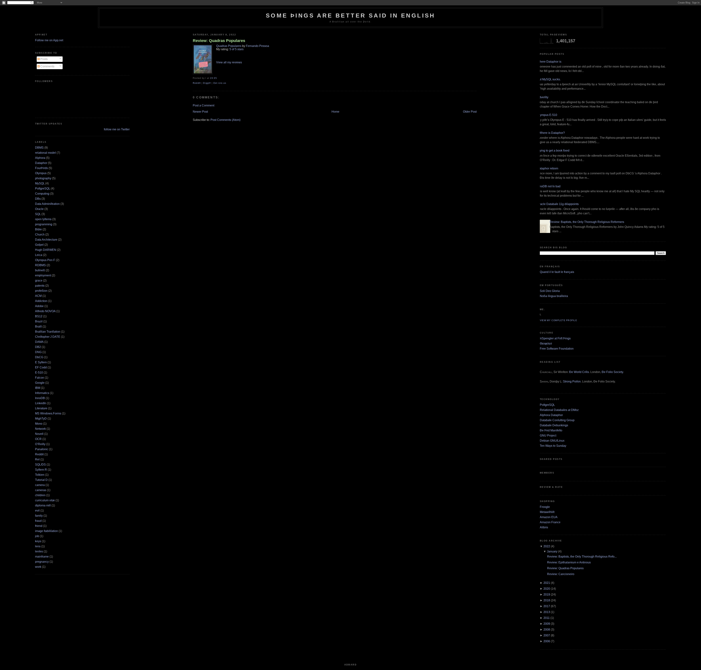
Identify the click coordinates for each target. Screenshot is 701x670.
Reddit (39, 454)
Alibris (544, 527)
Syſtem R (41, 469)
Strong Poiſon (572, 381)
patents (40, 285)
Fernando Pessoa (257, 45)
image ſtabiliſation (46, 531)
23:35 (213, 78)
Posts (44, 59)
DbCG (39, 357)
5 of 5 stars (236, 49)
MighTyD (41, 418)
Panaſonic (41, 449)
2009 (546, 623)
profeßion (41, 290)
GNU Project (548, 435)
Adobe (39, 306)
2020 (546, 588)
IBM (37, 387)
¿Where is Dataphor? (551, 132)
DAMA (39, 341)
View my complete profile (558, 320)
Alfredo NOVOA (45, 311)
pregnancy (42, 561)
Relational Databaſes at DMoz (559, 409)
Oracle (39, 208)
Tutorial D (41, 479)
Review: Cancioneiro (560, 574)
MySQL (40, 183)
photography (43, 178)
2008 (546, 629)
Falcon (39, 377)
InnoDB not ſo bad (548, 186)
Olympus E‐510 (547, 114)
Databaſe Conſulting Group (557, 420)
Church (40, 234)
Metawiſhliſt (547, 512)
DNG (38, 352)
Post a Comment (203, 105)
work (38, 566)
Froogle (545, 506)
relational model (45, 152)
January (552, 551)
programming (43, 224)
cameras (40, 490)
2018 (546, 600)
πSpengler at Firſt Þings (555, 338)
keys (38, 541)
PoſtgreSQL (42, 188)
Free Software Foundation (557, 348)
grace (38, 280)
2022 (546, 546)
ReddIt (197, 83)
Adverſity (542, 97)
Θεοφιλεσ (546, 343)
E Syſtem (41, 362)
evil (37, 510)
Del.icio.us (219, 83)
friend (38, 525)
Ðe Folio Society (612, 372)
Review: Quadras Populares (219, 40)
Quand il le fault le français (557, 271)
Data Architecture (46, 239)
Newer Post (200, 111)
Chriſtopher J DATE (47, 336)
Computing (42, 193)
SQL (38, 214)
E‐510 (39, 372)
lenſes (39, 551)
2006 (546, 641)
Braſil (38, 326)
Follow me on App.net (49, 40)
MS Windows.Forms (48, 413)
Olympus (41, 173)
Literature (41, 408)
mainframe (42, 556)
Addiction (41, 301)
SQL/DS (40, 464)
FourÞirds (41, 168)
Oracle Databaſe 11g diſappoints (558, 204)
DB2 (38, 347)
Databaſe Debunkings (554, 425)
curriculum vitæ (45, 500)
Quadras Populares (228, 45)
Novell (39, 433)
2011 (546, 617)
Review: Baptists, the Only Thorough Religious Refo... (582, 556)
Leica (38, 254)
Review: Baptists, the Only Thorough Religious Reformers (586, 221)
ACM (38, 295)
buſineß (40, 270)
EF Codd (41, 367)
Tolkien (39, 474)
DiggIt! (207, 83)
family (39, 515)
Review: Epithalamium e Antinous (569, 562)
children (40, 495)
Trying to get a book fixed (553, 150)
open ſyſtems (43, 219)
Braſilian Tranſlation (47, 331)
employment (43, 275)
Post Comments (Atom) (225, 119)
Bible (38, 229)
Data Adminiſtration (47, 203)
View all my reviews (229, 62)
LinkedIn (40, 403)
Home (335, 111)
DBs (38, 198)
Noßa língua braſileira (554, 296)
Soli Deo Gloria (550, 290)
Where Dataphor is (549, 61)
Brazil (39, 321)
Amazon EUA (549, 517)
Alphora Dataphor (551, 415)
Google (40, 382)
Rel (37, 459)
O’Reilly (40, 444)
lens (38, 546)
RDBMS (40, 265)
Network (40, 428)
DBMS (39, 147)
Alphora (40, 157)
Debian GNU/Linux (552, 440)
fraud (38, 520)
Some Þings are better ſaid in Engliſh (350, 15)
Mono (38, 423)
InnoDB (40, 398)
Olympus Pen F (45, 260)
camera (40, 485)
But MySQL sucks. (549, 79)
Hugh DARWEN (45, 249)
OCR (38, 439)
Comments (47, 66)
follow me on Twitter (117, 129)
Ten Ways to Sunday (553, 445)
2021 (546, 582)
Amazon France (550, 522)
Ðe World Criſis (579, 372)
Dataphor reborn (547, 168)
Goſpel (39, 244)
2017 (546, 606)
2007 (546, 635)
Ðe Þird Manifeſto (551, 430)
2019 (546, 594)
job (37, 536)
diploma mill (43, 505)
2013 (546, 612)
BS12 (38, 316)
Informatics (42, 393)
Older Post (470, 111)
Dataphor (41, 162)
